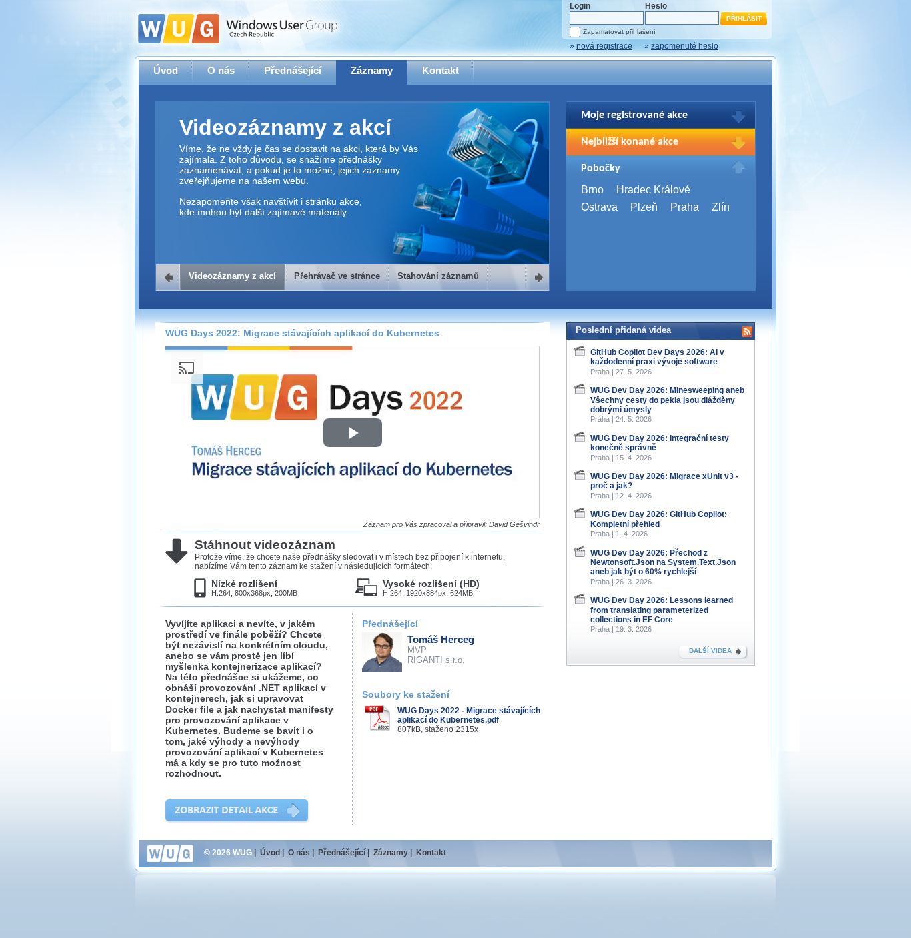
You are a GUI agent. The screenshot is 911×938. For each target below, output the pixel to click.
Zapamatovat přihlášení (619, 31)
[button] (353, 433)
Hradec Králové (653, 189)
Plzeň (644, 207)
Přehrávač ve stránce (337, 276)
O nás (221, 70)
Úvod (165, 70)
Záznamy (372, 70)
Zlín (721, 207)
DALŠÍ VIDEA (710, 650)
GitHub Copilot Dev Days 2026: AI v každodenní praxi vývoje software (657, 357)
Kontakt (440, 70)
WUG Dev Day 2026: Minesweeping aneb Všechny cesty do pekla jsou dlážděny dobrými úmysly (667, 400)
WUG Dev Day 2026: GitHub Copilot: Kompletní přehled (658, 519)
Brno (592, 189)
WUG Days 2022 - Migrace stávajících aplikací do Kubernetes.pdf (468, 715)
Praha (684, 207)
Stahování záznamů (438, 276)
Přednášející (292, 70)
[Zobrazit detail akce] (237, 811)
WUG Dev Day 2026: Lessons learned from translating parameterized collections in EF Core (661, 610)
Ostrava (599, 207)
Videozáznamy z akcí (232, 276)
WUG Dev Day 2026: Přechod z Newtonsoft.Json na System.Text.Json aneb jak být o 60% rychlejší (663, 562)
